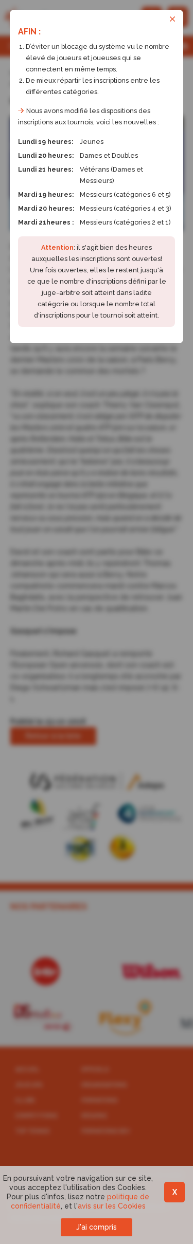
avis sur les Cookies (112, 1206)
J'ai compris (96, 1227)
